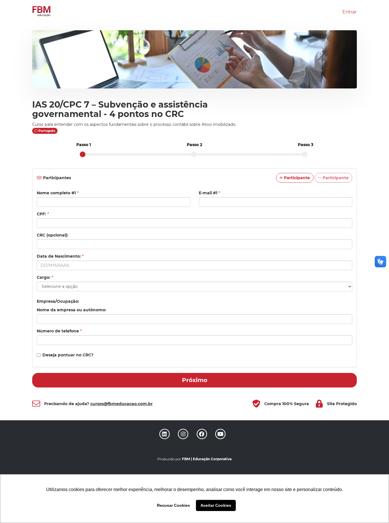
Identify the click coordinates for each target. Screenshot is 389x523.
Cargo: (45, 277)
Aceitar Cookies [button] (215, 505)
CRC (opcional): (52, 235)
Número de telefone (59, 331)
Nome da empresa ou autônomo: (71, 309)
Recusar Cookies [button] (173, 505)
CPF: (43, 214)
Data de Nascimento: (60, 256)
